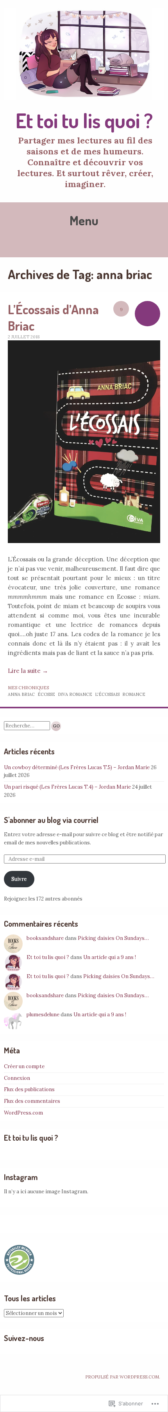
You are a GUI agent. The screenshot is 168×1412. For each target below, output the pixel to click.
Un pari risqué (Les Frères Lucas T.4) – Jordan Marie (67, 787)
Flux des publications (29, 1089)
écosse (46, 694)
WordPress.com (23, 1112)
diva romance (75, 694)
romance (133, 694)
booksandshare (45, 938)
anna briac (21, 694)
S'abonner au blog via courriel (51, 820)
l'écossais (107, 694)
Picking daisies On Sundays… (113, 938)
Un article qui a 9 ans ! (109, 957)
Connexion (17, 1078)
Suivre (19, 879)
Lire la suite (28, 670)
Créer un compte (24, 1066)
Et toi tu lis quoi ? (84, 120)
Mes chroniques (28, 687)
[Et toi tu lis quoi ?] (84, 54)
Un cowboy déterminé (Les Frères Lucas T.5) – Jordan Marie (77, 767)
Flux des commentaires (32, 1101)
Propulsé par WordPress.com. (122, 1377)
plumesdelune (43, 1014)
